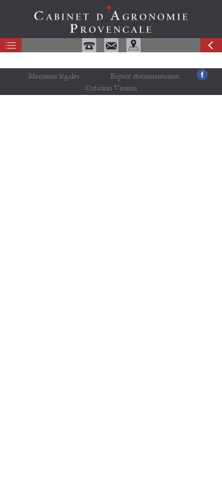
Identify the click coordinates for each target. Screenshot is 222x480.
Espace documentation (144, 76)
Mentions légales (54, 76)
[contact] (112, 49)
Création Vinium (111, 88)
